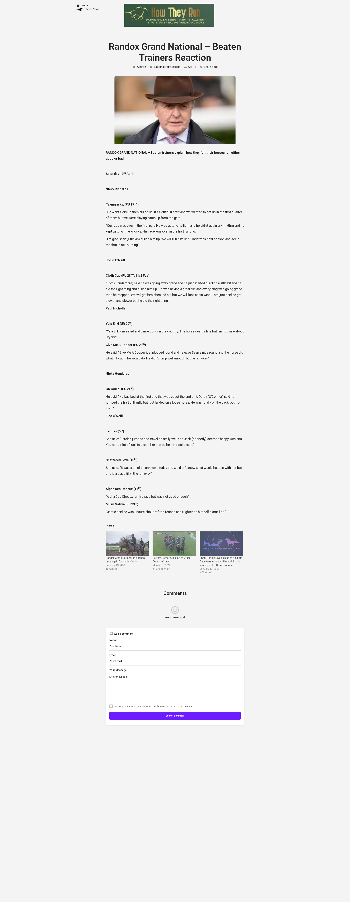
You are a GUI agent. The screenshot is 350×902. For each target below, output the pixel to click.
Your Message (118, 670)
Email (112, 655)
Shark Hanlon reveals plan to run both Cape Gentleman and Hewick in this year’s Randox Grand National (221, 561)
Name (112, 640)
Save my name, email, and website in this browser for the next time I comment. (154, 706)
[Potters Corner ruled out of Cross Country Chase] (174, 543)
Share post (211, 67)
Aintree (141, 67)
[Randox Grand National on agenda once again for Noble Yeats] (127, 543)
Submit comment (175, 715)
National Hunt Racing (167, 67)
